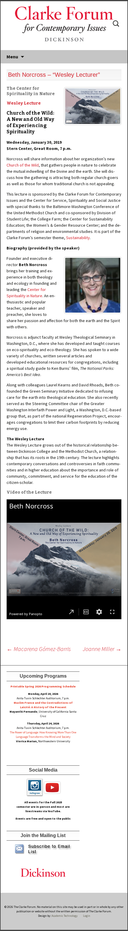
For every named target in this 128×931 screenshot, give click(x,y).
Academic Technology (64, 916)
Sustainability (78, 237)
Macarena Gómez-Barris (39, 648)
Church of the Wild (23, 165)
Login (86, 916)
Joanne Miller (102, 648)
